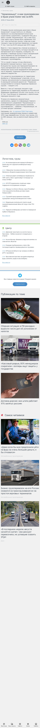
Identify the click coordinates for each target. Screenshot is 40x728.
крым (30, 129)
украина (34, 129)
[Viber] (20, 145)
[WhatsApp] (24, 145)
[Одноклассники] (16, 145)
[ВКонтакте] (11, 145)
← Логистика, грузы (7, 10)
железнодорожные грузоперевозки (10, 129)
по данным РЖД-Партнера (22, 111)
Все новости (6, 215)
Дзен (2, 541)
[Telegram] (28, 145)
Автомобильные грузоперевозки (12, 456)
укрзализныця (25, 129)
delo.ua (4, 124)
